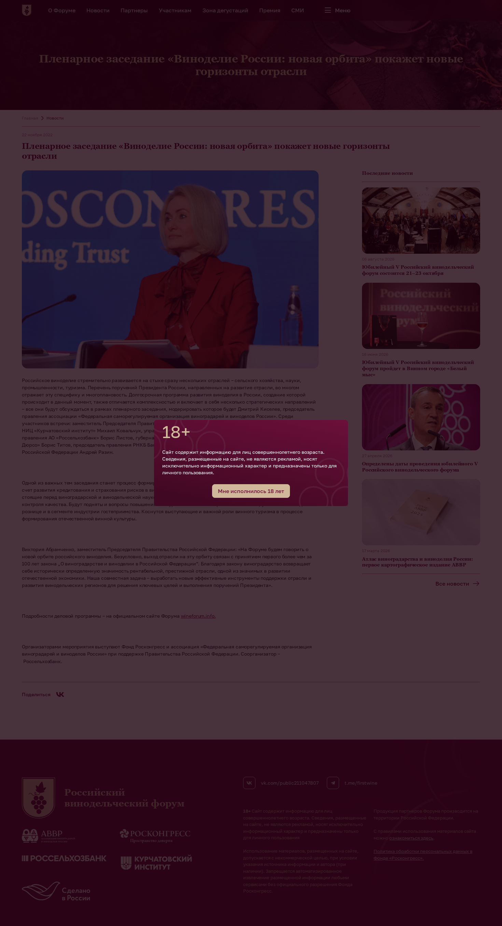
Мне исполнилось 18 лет (251, 491)
